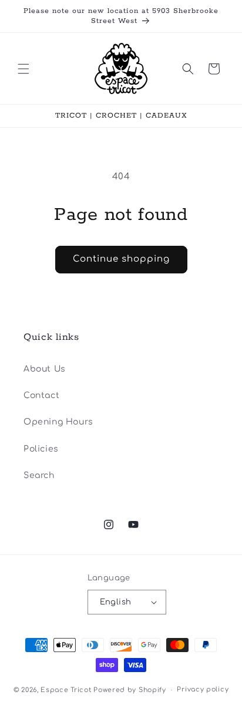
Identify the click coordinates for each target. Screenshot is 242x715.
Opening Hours (58, 421)
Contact (41, 395)
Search (39, 475)
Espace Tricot (66, 690)
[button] (23, 69)
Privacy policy (202, 689)
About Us (44, 369)
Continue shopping (121, 259)
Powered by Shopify (129, 690)
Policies (41, 449)
